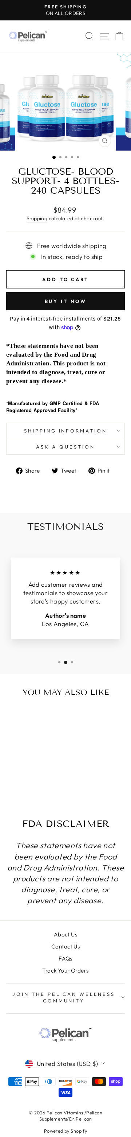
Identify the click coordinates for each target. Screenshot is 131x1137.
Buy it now (66, 301)
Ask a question (65, 447)
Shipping (37, 218)
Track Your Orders (65, 970)
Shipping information (65, 431)
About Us (65, 934)
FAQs (65, 958)
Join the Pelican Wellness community (63, 997)
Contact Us (65, 946)
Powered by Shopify (65, 1131)
